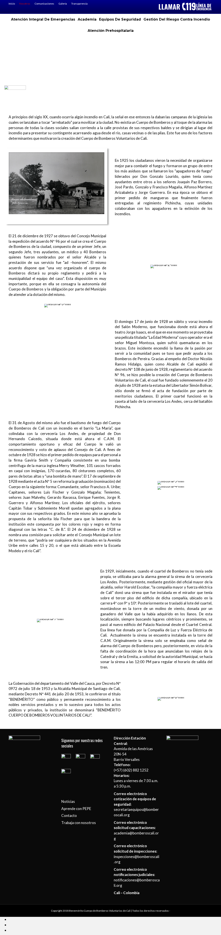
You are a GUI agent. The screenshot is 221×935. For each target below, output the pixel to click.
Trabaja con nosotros (78, 822)
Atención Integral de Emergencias (43, 19)
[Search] (110, 41)
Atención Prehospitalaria (111, 31)
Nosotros (24, 3)
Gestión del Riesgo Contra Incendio (177, 19)
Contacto (69, 815)
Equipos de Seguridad (120, 19)
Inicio (12, 3)
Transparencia (79, 3)
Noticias (68, 801)
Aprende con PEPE (76, 808)
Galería (62, 3)
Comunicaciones (44, 3)
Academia (87, 19)
